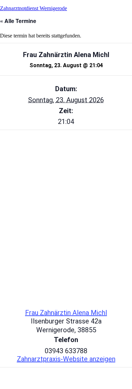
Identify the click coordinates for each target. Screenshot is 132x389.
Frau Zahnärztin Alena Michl (66, 313)
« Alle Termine (18, 21)
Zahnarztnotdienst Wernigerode (33, 8)
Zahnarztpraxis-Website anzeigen (66, 359)
